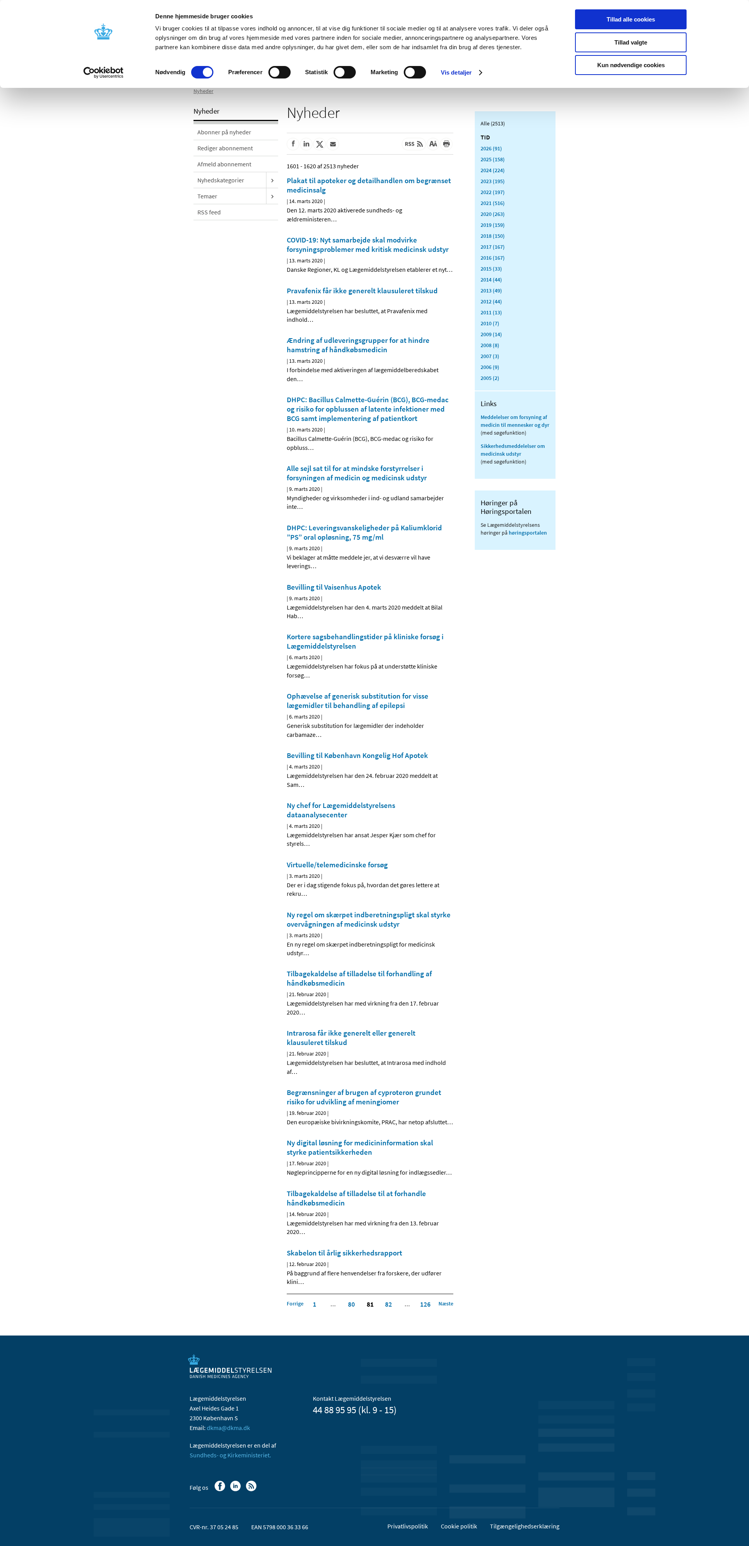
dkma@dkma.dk (228, 1428)
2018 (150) (493, 235)
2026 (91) (491, 148)
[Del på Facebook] (293, 144)
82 (388, 1304)
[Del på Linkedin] (306, 144)
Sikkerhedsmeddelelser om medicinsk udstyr (513, 449)
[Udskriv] (446, 144)
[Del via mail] (333, 144)
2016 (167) (493, 257)
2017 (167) (493, 246)
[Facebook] (220, 1490)
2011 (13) (491, 312)
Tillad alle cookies (631, 19)
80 (351, 1304)
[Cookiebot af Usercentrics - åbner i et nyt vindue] (103, 72)
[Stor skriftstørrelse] (433, 144)
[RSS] (252, 1490)
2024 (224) (493, 170)
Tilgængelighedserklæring (524, 1526)
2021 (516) (493, 203)
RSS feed (209, 212)
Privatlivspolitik (407, 1526)
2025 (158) (493, 159)
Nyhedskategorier (220, 180)
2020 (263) (493, 214)
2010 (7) (490, 323)
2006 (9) (490, 367)
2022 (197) (493, 192)
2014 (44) (491, 279)
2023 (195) (493, 181)
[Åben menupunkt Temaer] (272, 196)
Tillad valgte (630, 42)
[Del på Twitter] (319, 144)
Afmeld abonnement (224, 164)
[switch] (279, 72)
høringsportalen (528, 532)
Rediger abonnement (225, 148)
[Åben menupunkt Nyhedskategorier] (272, 180)
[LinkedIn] (236, 1490)
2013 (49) (491, 290)
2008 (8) (490, 345)
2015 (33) (491, 268)
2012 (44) (491, 301)
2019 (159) (493, 224)
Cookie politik (459, 1526)
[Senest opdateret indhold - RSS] (414, 144)
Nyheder (203, 91)
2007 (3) (490, 356)
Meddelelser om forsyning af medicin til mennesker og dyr (515, 421)
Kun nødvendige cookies (631, 65)
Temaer (207, 196)
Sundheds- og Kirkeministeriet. (230, 1455)
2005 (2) (490, 378)
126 (425, 1304)
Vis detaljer (456, 72)
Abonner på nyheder (224, 132)
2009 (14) (491, 334)
